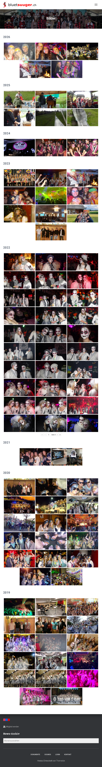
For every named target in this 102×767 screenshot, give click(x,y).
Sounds (47, 754)
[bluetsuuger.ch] (20, 4)
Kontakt (67, 754)
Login (57, 754)
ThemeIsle (60, 761)
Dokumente (35, 754)
